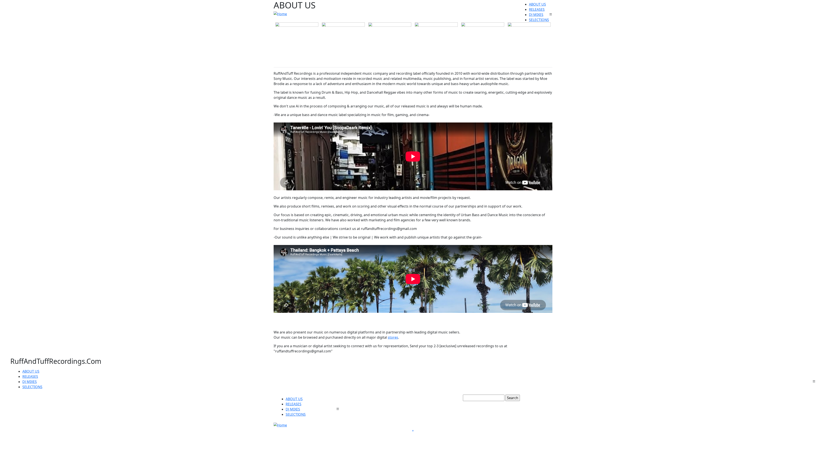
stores (393, 337)
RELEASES (537, 9)
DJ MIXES (536, 14)
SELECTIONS (539, 19)
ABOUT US (537, 4)
